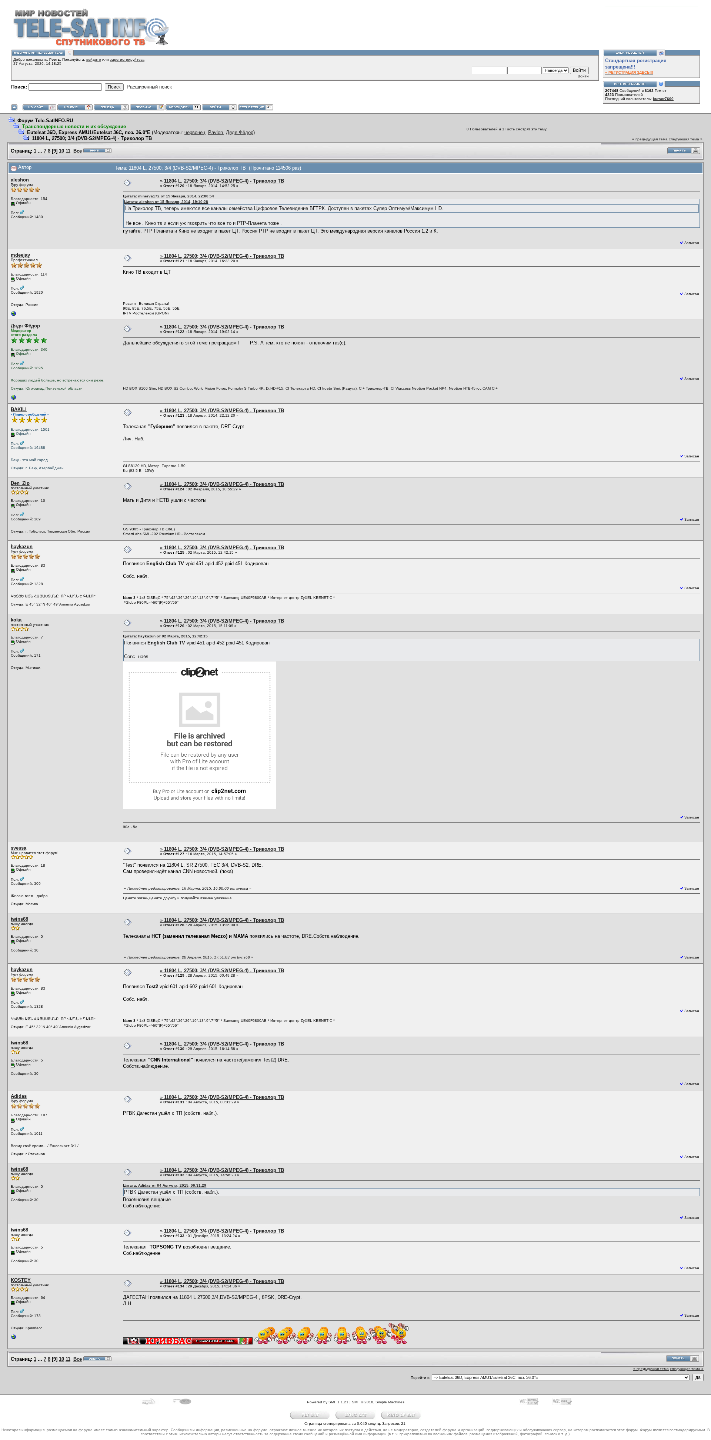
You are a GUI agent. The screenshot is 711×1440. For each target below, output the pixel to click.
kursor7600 (663, 99)
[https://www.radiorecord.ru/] (14, 399)
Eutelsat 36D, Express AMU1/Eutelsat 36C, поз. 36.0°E (88, 132)
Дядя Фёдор (239, 132)
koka (16, 620)
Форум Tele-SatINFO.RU (45, 120)
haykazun (22, 546)
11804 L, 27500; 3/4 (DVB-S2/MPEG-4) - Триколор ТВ (92, 138)
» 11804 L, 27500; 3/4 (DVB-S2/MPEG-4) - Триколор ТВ (222, 181)
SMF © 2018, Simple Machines (378, 1402)
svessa (18, 848)
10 (61, 151)
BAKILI (19, 409)
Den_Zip (20, 483)
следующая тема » (685, 139)
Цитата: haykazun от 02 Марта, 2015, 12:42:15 (165, 636)
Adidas (19, 1096)
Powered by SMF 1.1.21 (327, 1402)
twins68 (19, 919)
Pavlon (215, 132)
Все (77, 151)
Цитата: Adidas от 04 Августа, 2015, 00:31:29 (164, 1185)
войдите (93, 59)
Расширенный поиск (149, 87)
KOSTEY (21, 1280)
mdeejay (20, 255)
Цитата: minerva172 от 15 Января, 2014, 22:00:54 (168, 196)
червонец (194, 132)
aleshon (20, 180)
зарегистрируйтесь (127, 59)
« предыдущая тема (650, 139)
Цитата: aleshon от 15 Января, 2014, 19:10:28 (166, 202)
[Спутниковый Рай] (14, 1339)
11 (68, 151)
